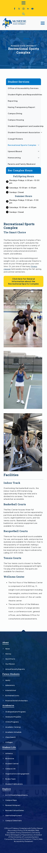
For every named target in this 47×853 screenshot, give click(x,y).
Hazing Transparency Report (21, 107)
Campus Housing (16, 120)
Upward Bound (15, 151)
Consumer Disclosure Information (17, 839)
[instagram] (23, 9)
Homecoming (14, 158)
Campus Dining (15, 113)
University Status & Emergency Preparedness (22, 834)
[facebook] (15, 9)
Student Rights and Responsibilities (24, 94)
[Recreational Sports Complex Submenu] (39, 145)
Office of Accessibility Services (23, 88)
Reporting (13, 101)
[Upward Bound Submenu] (39, 151)
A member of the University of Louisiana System (25, 836)
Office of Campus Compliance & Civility (20, 828)
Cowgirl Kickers (15, 139)
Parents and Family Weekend (21, 164)
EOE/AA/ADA (29, 830)
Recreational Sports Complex (22, 145)
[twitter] (19, 9)
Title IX (35, 839)
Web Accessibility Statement (28, 840)
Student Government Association (24, 132)
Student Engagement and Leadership (24, 126)
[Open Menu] (23, 3)
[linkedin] (28, 9)
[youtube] (32, 9)
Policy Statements (23, 833)
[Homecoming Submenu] (39, 157)
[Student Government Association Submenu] (42, 132)
